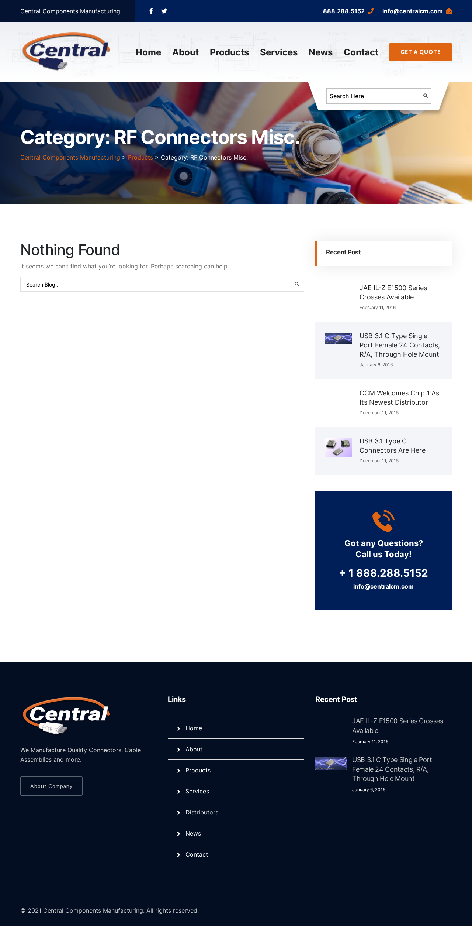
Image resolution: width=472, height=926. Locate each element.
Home (148, 52)
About (185, 52)
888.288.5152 (344, 11)
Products (229, 52)
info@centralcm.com (412, 11)
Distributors (201, 812)
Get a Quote (420, 52)
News (321, 52)
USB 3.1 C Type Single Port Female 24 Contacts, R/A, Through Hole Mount (400, 345)
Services (279, 52)
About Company (51, 786)
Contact (361, 52)
